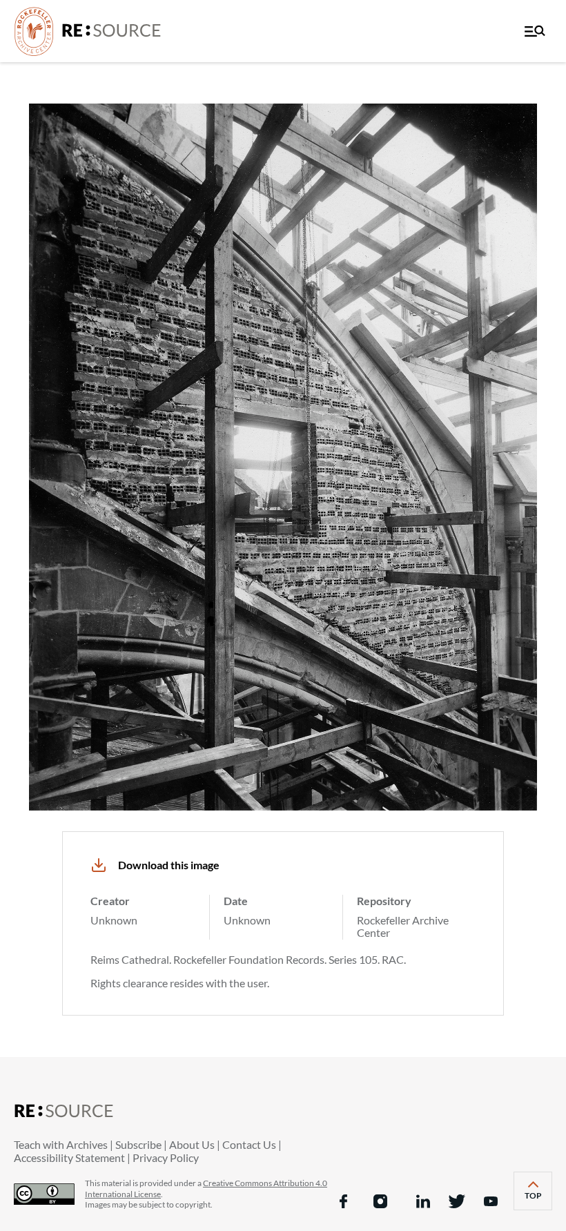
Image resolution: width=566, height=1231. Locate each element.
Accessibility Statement (69, 1157)
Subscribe (138, 1144)
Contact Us (249, 1144)
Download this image (168, 864)
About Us (192, 1144)
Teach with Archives (61, 1144)
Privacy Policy (166, 1157)
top (538, 1200)
